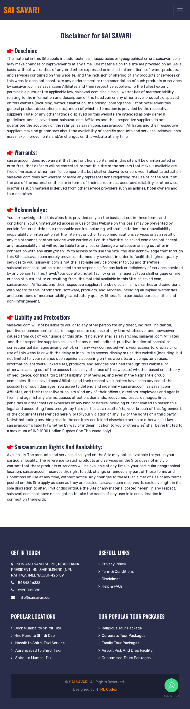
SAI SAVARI (78, 682)
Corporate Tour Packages (123, 635)
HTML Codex (106, 689)
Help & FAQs (112, 586)
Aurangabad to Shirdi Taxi (37, 650)
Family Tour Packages (120, 643)
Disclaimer (111, 579)
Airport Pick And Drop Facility (127, 650)
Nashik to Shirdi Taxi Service (39, 643)
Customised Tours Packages (126, 658)
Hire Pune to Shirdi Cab (34, 635)
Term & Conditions (118, 571)
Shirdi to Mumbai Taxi (33, 658)
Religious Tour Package (122, 628)
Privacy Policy (114, 564)
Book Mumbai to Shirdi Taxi (37, 628)
